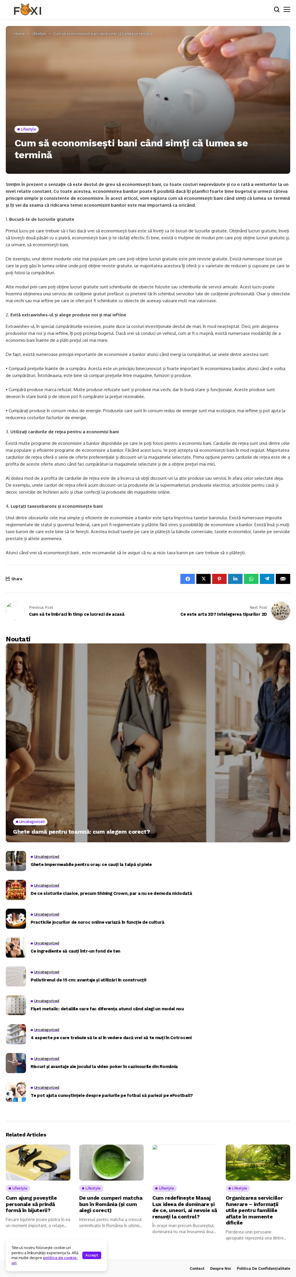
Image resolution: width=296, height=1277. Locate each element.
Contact (197, 1268)
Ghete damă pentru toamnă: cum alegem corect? (81, 831)
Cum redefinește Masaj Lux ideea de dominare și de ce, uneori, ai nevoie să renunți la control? (184, 1207)
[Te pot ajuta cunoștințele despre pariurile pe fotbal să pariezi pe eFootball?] (16, 1092)
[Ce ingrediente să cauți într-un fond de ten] (16, 948)
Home (19, 33)
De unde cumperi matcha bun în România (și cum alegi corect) (111, 1204)
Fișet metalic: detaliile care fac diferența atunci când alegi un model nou (107, 1008)
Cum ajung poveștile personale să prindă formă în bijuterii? (31, 1204)
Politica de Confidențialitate (263, 1268)
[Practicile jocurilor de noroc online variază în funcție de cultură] (16, 919)
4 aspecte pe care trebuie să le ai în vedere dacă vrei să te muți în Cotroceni (111, 1037)
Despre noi (220, 1268)
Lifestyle (39, 33)
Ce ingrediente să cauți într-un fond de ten (75, 951)
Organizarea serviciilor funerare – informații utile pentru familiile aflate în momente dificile (254, 1210)
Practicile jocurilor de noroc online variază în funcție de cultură (97, 922)
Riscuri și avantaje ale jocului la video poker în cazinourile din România (104, 1066)
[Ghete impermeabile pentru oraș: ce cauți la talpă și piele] (16, 861)
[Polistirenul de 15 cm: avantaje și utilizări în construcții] (16, 976)
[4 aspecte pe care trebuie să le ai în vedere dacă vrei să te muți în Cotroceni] (16, 1034)
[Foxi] (27, 9)
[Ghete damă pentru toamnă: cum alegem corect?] (148, 742)
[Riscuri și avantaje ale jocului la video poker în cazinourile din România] (16, 1063)
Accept (91, 1255)
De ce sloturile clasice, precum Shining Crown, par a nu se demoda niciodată (111, 893)
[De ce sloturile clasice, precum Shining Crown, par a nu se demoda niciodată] (16, 890)
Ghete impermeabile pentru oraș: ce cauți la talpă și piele (91, 864)
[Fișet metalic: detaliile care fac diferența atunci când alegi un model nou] (16, 1005)
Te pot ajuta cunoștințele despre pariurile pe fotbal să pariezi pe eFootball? (112, 1095)
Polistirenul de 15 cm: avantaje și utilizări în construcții (88, 980)
